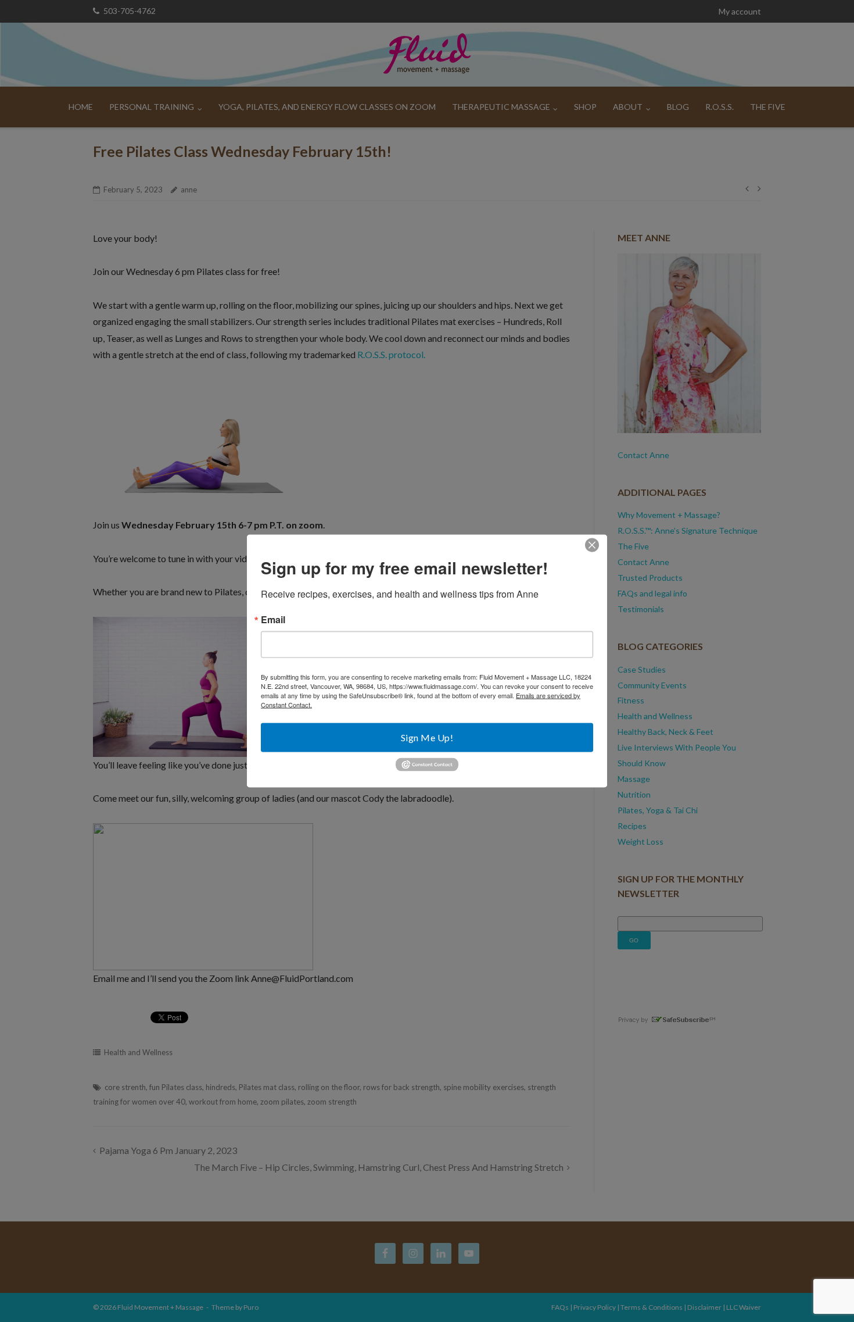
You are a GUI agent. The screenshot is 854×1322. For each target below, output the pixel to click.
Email (273, 619)
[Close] (592, 545)
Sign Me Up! (427, 737)
